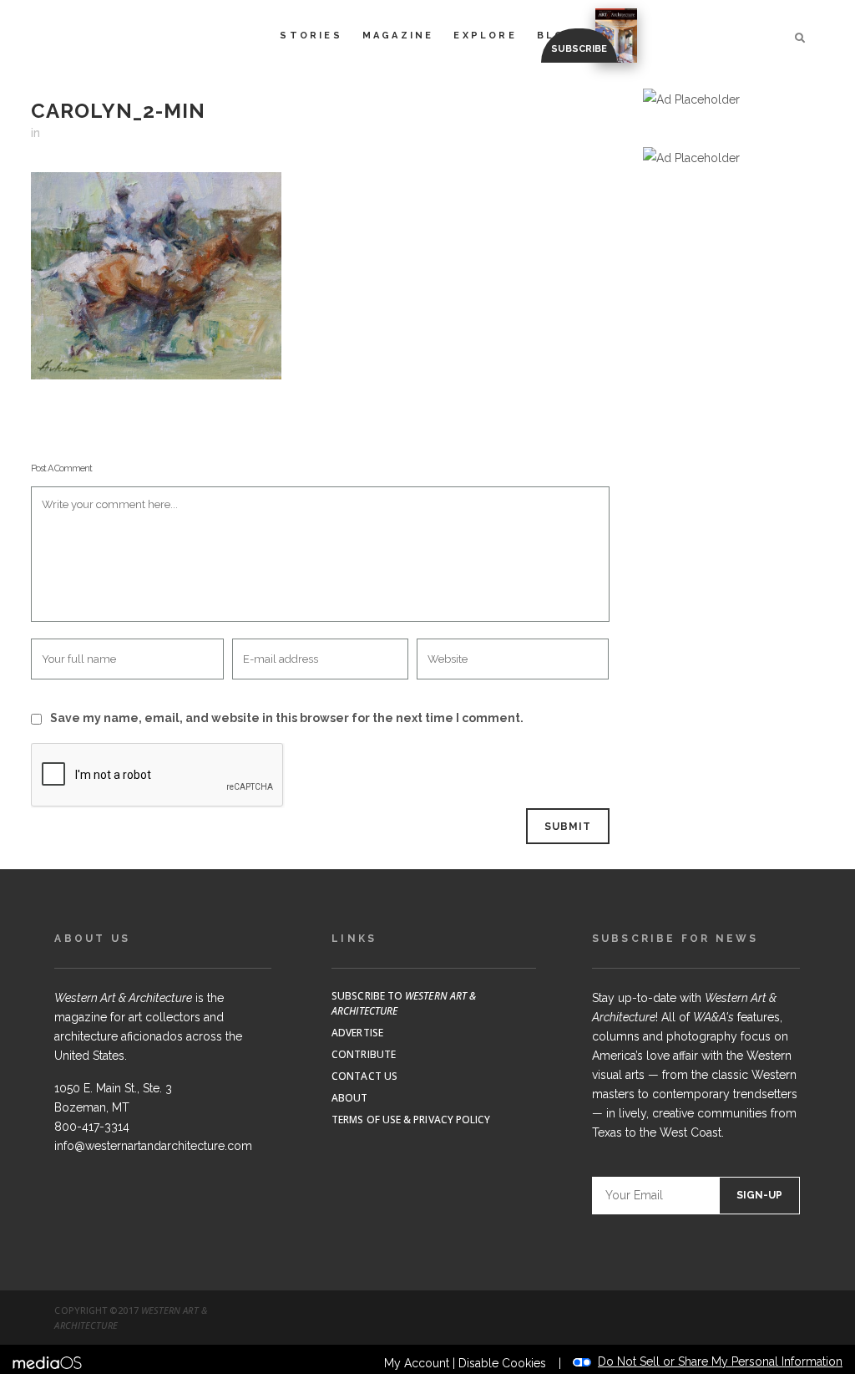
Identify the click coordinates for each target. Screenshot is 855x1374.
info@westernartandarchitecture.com (153, 1146)
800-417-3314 (91, 1126)
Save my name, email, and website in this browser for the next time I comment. (287, 718)
